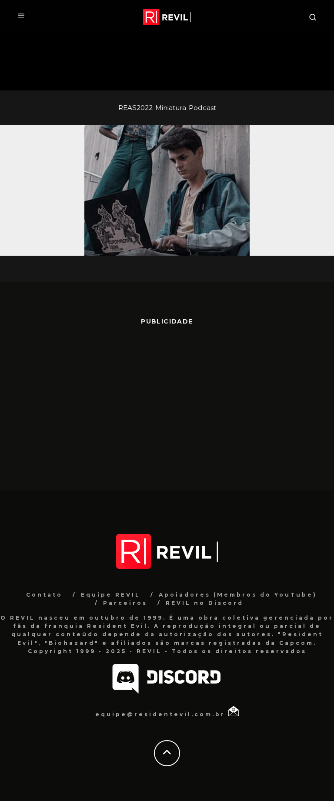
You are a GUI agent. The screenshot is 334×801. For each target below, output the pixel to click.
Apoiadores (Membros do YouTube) (238, 594)
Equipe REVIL (110, 594)
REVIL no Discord (205, 603)
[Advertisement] (167, 403)
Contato (44, 594)
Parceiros (125, 603)
